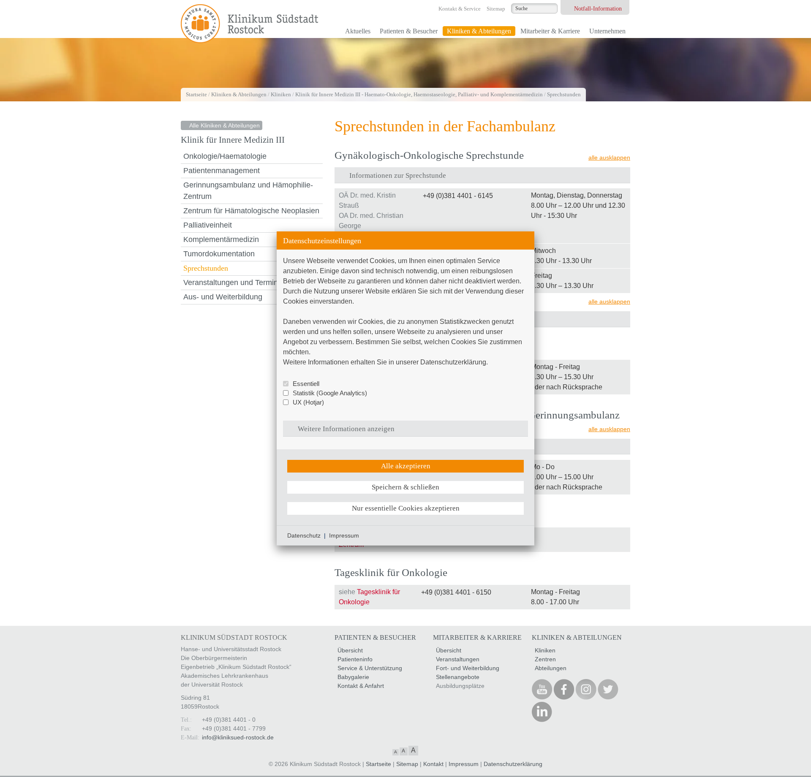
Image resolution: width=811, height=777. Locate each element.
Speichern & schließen (405, 487)
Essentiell (306, 383)
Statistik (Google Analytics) (330, 393)
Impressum (344, 535)
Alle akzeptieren (405, 466)
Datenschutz (304, 535)
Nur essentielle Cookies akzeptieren (406, 508)
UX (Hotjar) (308, 402)
